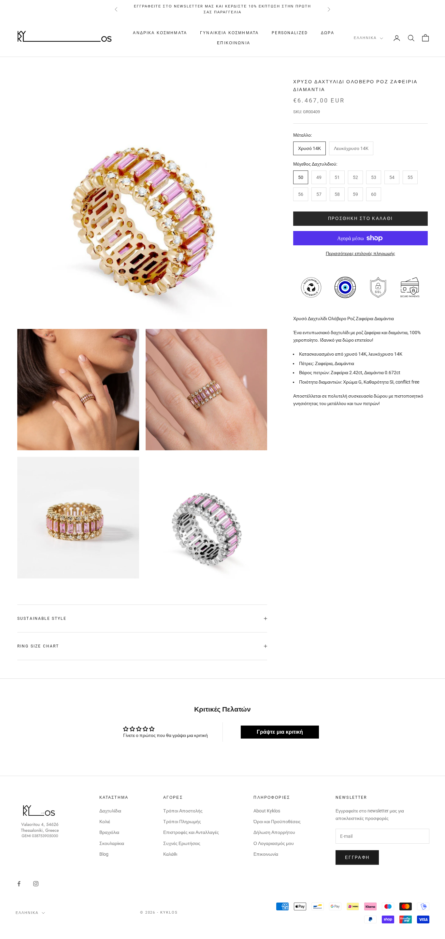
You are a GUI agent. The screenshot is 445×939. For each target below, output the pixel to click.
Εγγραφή (357, 857)
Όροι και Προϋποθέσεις (277, 821)
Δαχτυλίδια (110, 810)
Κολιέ (104, 821)
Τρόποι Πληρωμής (182, 821)
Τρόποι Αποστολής (183, 810)
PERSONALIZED (290, 33)
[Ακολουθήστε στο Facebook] (19, 883)
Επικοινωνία (233, 43)
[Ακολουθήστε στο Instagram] (36, 883)
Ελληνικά (365, 38)
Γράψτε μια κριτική (280, 732)
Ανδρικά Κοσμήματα (160, 33)
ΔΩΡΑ (327, 33)
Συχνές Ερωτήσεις (181, 843)
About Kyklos (266, 810)
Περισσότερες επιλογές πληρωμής (360, 253)
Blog (103, 854)
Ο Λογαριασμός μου (273, 843)
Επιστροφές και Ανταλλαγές (191, 832)
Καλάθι (170, 854)
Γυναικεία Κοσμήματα (229, 33)
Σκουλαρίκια (111, 843)
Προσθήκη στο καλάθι (360, 218)
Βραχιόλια (109, 832)
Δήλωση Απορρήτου (274, 832)
